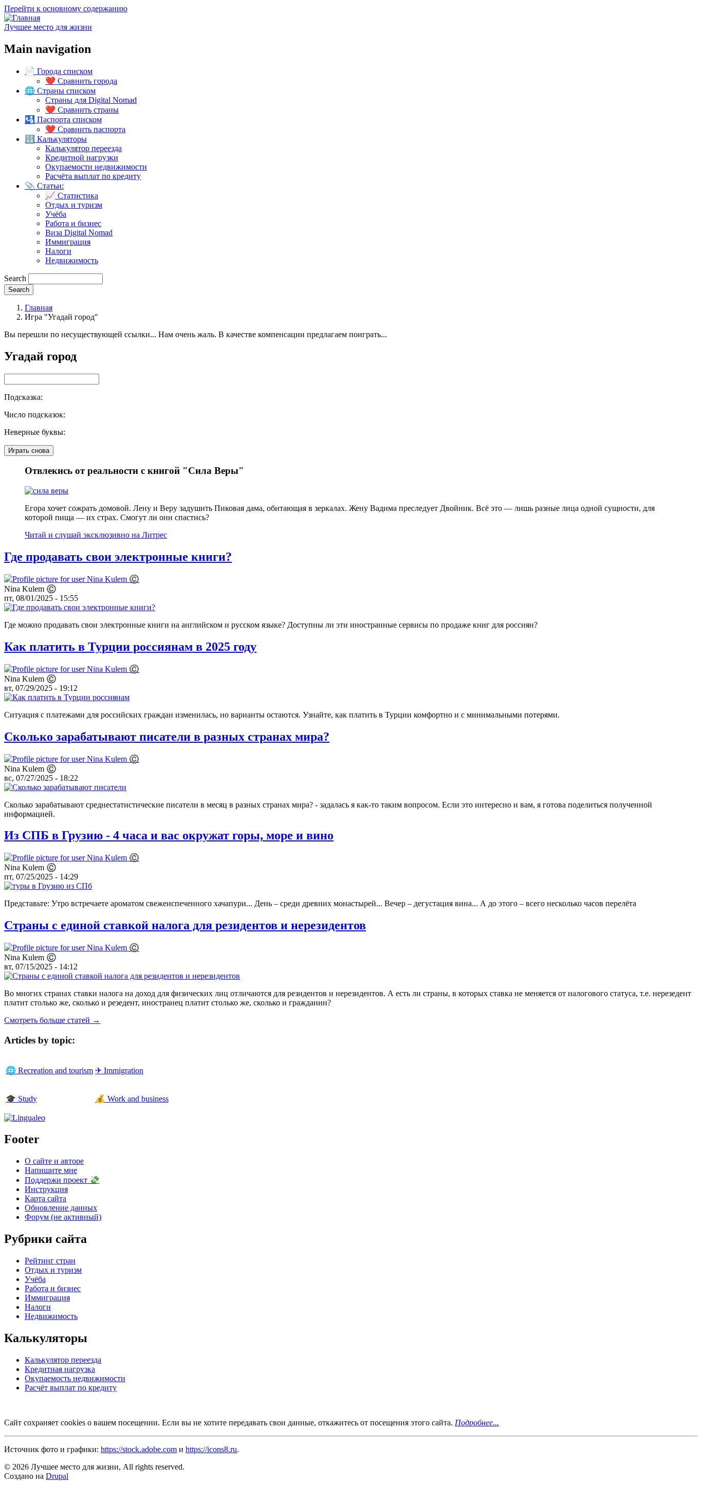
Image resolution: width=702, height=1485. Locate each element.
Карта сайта (45, 1198)
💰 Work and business (132, 1098)
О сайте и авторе (54, 1161)
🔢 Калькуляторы (56, 139)
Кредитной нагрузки (81, 157)
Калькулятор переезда (83, 148)
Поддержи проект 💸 (62, 1180)
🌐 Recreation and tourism (49, 1070)
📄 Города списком (59, 71)
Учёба (55, 214)
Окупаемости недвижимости (96, 166)
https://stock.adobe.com (139, 1449)
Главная (38, 307)
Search (15, 278)
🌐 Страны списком (60, 90)
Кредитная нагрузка (60, 1369)
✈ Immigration (119, 1070)
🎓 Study (21, 1098)
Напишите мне (51, 1170)
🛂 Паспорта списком (63, 119)
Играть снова (28, 450)
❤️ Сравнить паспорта (85, 129)
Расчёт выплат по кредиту (71, 1387)
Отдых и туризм (73, 204)
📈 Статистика (71, 195)
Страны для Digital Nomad (91, 100)
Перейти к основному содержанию (65, 8)
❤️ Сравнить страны (82, 109)
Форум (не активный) (63, 1217)
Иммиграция (67, 241)
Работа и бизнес (73, 223)
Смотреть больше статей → (52, 1020)
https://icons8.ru (211, 1449)
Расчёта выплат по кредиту (93, 176)
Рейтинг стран (50, 1260)
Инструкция (46, 1189)
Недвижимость (71, 260)
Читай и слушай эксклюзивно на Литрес (96, 534)
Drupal (57, 1476)
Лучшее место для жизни (48, 27)
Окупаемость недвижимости (75, 1378)
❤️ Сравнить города (81, 81)
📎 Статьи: (44, 185)
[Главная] (22, 17)
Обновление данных (61, 1207)
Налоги (58, 251)
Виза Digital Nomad (79, 232)
